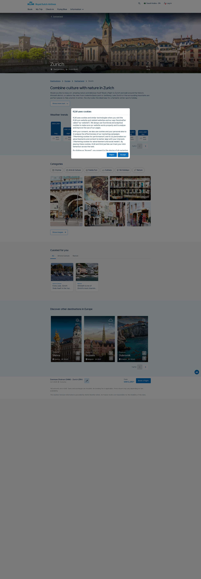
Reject (111, 155)
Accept (123, 155)
